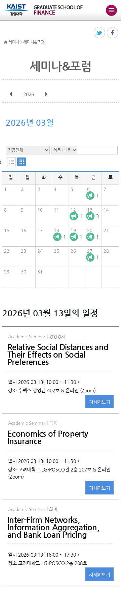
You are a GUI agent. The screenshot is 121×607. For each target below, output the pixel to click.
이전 (10, 94)
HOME (5, 42)
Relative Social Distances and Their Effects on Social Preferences (57, 354)
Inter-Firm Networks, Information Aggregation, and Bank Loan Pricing (53, 527)
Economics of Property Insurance (47, 437)
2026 (28, 94)
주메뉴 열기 (111, 10)
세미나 (13, 42)
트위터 (100, 33)
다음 (46, 94)
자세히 (99, 402)
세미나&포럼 (33, 42)
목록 (11, 161)
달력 (21, 161)
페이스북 (113, 33)
